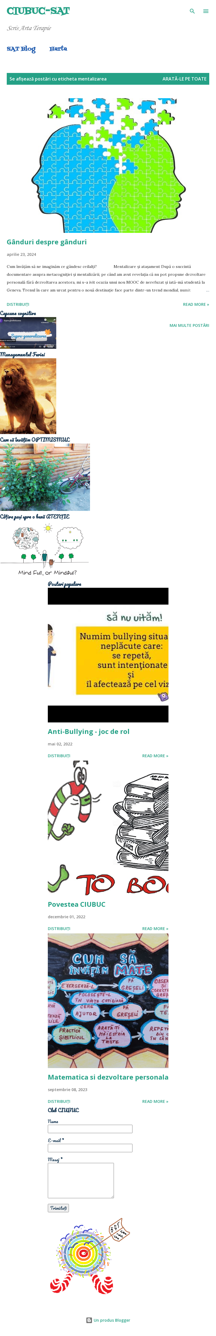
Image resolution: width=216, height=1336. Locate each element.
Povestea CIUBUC (76, 904)
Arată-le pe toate (184, 79)
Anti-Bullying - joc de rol (89, 731)
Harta (58, 49)
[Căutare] (192, 10)
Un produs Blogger (111, 1320)
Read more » (196, 304)
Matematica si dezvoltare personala (108, 1077)
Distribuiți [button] (18, 304)
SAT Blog (21, 49)
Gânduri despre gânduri (47, 241)
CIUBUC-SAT (38, 11)
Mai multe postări (189, 325)
